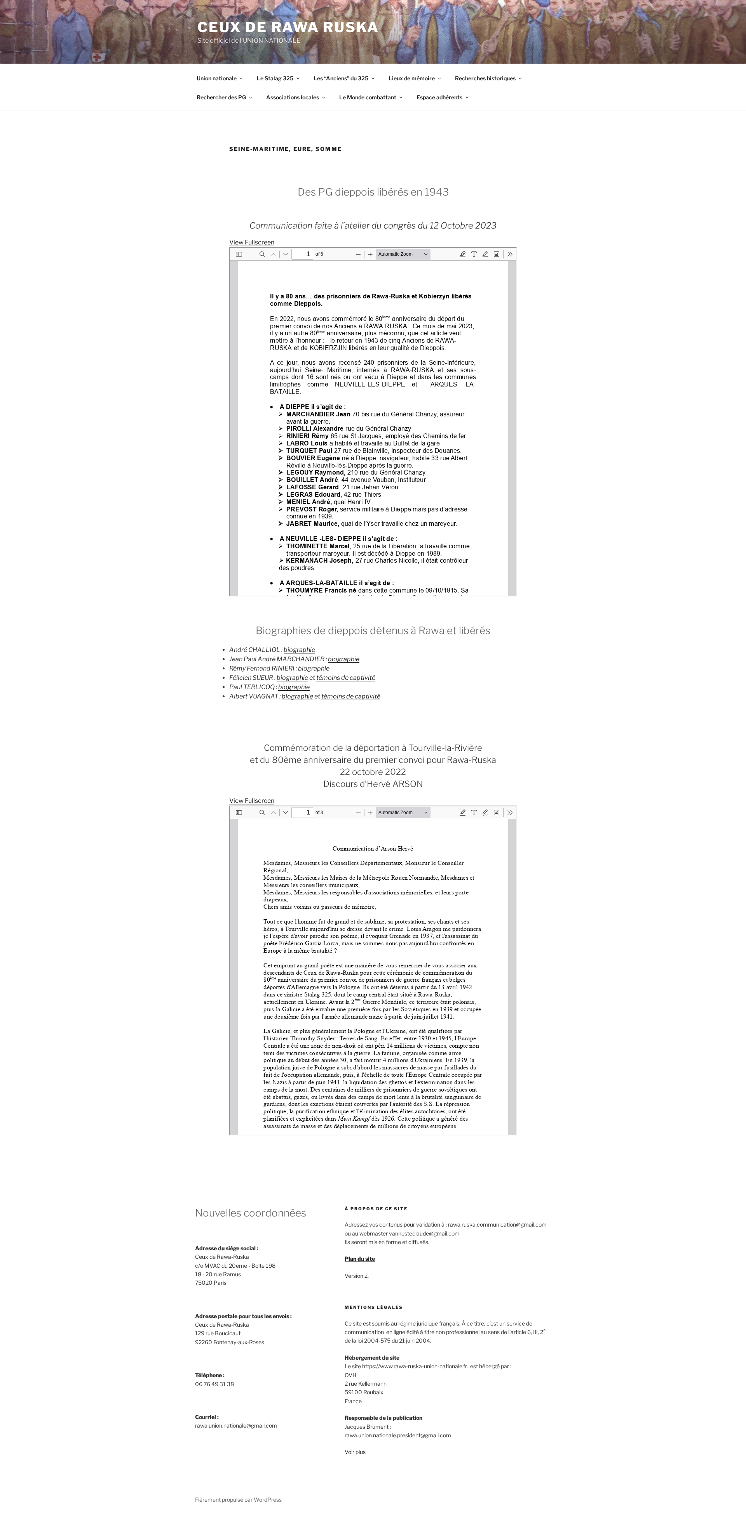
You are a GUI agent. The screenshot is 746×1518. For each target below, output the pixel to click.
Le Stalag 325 (275, 78)
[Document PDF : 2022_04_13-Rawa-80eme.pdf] (373, 970)
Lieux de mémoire (412, 78)
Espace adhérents (439, 97)
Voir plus (355, 1452)
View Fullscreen (251, 242)
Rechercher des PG (221, 97)
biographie (299, 649)
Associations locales (292, 97)
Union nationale (217, 78)
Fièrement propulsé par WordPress (238, 1499)
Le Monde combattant (367, 97)
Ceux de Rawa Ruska (288, 27)
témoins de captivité (345, 677)
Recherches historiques (485, 78)
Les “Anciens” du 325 (341, 78)
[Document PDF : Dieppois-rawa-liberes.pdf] (373, 421)
